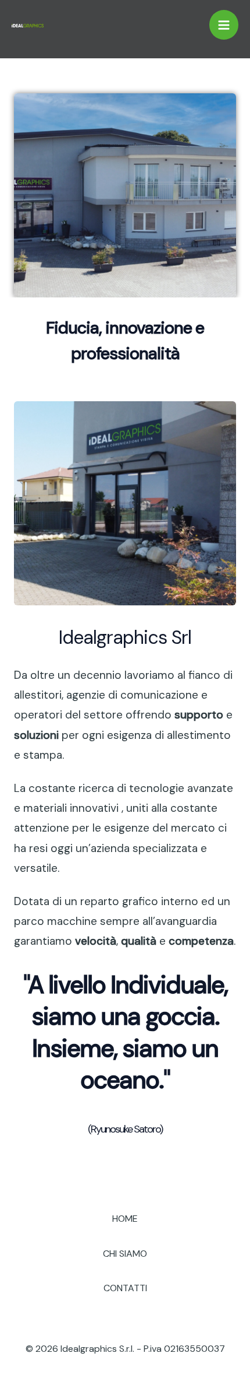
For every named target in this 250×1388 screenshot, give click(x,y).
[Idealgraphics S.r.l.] (28, 24)
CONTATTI (125, 1288)
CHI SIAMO (125, 1253)
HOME (125, 1218)
